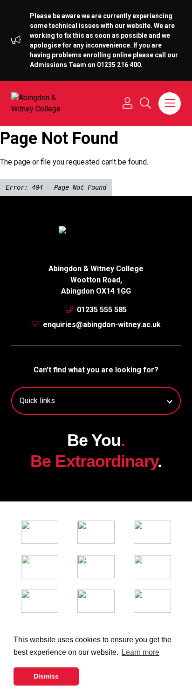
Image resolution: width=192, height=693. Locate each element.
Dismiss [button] (46, 676)
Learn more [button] (140, 652)
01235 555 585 (101, 309)
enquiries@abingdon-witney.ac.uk (101, 324)
